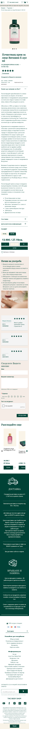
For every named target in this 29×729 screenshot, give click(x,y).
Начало (3, 8)
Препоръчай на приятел (14, 668)
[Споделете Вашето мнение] (7, 71)
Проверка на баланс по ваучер (14, 673)
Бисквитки (14, 645)
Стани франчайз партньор (14, 675)
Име (2, 369)
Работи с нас (15, 662)
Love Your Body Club (14, 656)
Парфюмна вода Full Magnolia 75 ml (9, 449)
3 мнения (5, 73)
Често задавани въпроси (14, 643)
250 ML (12, 233)
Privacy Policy (16, 694)
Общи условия (14, 639)
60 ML (5, 233)
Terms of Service (21, 694)
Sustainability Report (14, 677)
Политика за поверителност (14, 641)
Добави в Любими (9, 252)
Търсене (9, 8)
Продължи (22, 415)
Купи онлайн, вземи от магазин (14, 666)
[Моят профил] (22, 2)
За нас (15, 654)
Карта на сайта (14, 647)
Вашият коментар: (7, 377)
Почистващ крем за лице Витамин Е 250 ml (13, 10)
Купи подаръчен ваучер (14, 670)
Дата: (4, 324)
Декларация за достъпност (14, 679)
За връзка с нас (14, 658)
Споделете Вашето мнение (11, 77)
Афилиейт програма (14, 664)
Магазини (14, 660)
